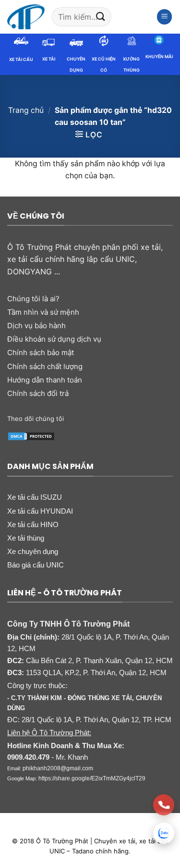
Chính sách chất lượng (45, 366)
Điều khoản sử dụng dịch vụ (54, 339)
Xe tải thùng (25, 538)
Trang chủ (26, 110)
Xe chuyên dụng (32, 551)
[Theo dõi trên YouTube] (131, 418)
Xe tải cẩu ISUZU (34, 497)
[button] (164, 17)
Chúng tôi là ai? (33, 298)
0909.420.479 (28, 757)
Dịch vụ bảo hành (36, 325)
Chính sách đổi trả (38, 393)
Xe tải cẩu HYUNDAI (40, 511)
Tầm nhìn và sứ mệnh (43, 312)
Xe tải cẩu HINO (33, 524)
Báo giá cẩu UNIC (35, 565)
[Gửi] (100, 16)
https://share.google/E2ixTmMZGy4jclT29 (91, 778)
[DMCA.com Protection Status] (31, 435)
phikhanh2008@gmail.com (58, 768)
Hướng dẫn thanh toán (44, 379)
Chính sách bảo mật (40, 352)
